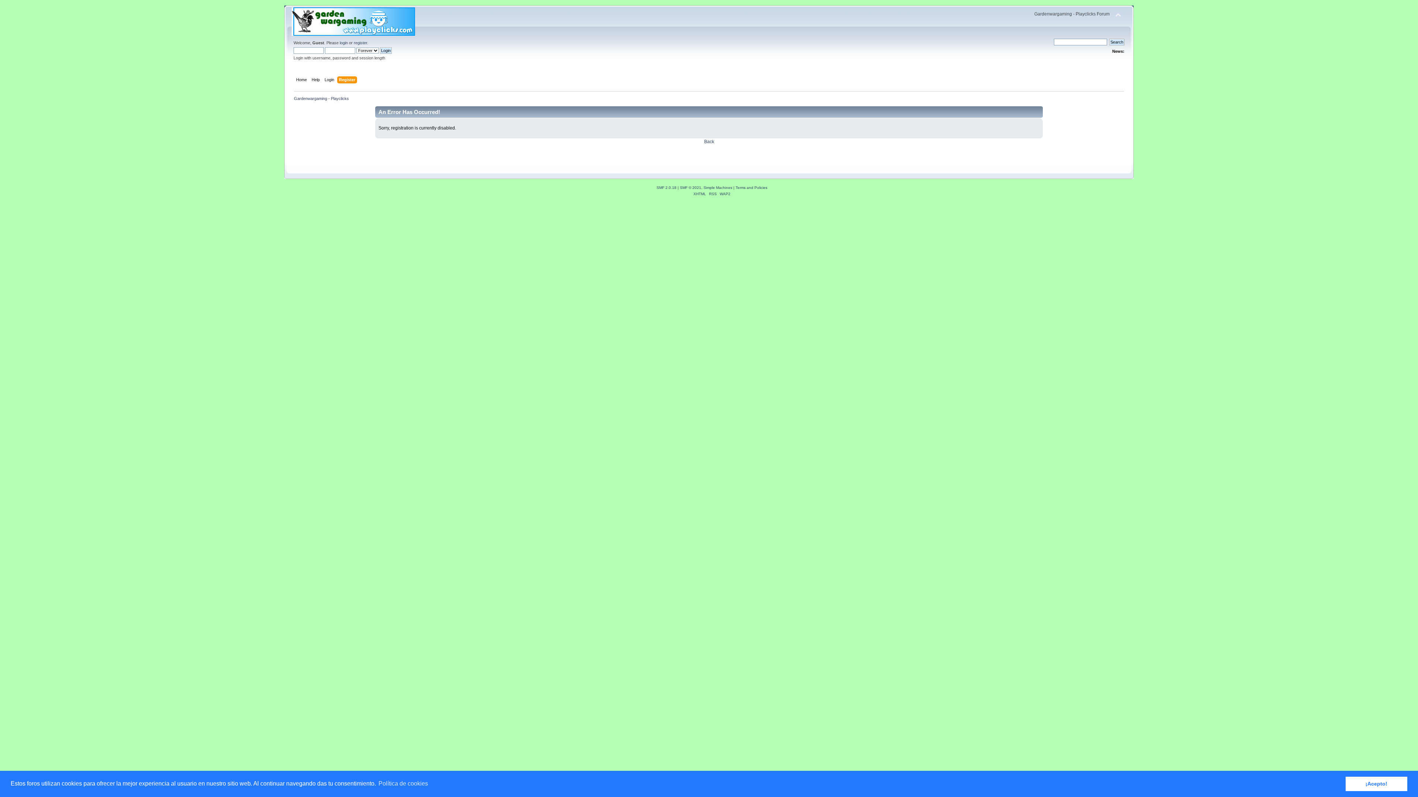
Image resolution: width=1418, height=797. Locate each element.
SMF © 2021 (690, 188)
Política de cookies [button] (403, 783)
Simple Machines (717, 188)
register (360, 43)
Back (709, 141)
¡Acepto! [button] (1376, 784)
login (344, 43)
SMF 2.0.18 (667, 188)
